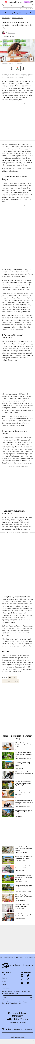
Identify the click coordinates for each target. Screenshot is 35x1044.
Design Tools (29, 9)
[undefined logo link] (14, 2)
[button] (31, 59)
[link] (24, 744)
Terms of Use (5, 1003)
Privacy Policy (16, 1003)
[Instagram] (22, 975)
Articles (22, 9)
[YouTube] (22, 983)
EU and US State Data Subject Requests (22, 1036)
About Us (4, 978)
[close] (33, 1040)
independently (7, 74)
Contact (4, 981)
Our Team (4, 975)
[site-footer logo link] (6, 1029)
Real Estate (6, 18)
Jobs (22, 1029)
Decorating (15, 9)
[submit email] (30, 997)
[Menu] (3, 2)
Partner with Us (28, 1029)
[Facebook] (22, 979)
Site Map (4, 984)
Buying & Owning (17, 18)
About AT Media (15, 1029)
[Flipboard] (28, 983)
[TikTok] (28, 975)
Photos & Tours (6, 9)
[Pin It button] (8, 59)
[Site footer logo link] (17, 965)
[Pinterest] (28, 979)
